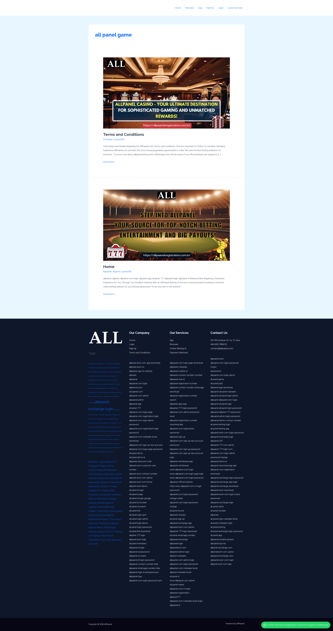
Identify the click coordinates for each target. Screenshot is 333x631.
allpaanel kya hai (102, 419)
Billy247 (110, 515)
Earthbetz (116, 494)
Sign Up (210, 8)
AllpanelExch (94, 486)
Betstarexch (103, 498)
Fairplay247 (93, 466)
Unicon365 (101, 515)
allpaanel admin (103, 368)
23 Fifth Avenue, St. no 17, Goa (225, 340)
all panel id (101, 435)
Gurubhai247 (105, 494)
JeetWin (118, 474)
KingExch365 (108, 490)
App (200, 8)
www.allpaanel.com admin (104, 452)
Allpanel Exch (103, 478)
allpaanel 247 (92, 364)
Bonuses (189, 8)
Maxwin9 (92, 519)
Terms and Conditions (123, 134)
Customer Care (235, 8)
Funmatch (116, 519)
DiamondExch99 (106, 474)
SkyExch (105, 486)
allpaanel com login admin (108, 376)
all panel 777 (115, 423)
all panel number (98, 447)
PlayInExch (93, 494)
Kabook (92, 527)
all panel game (93, 435)
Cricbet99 (93, 474)
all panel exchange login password (99, 431)
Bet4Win (102, 503)
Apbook (110, 503)
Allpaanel (107, 271)
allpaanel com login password (97, 384)
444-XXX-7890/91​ (218, 344)
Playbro (103, 466)
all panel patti (109, 447)
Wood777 (110, 531)
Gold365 (92, 490)
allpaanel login (113, 419)
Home (178, 8)
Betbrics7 (105, 482)
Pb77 (99, 490)
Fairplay (113, 498)
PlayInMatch (104, 511)
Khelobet (92, 503)
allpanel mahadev (107, 439)
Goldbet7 (92, 511)
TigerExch (93, 507)
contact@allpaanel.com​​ (221, 348)
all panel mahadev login (106, 443)
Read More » (109, 161)
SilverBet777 (116, 478)
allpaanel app (96, 372)
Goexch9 (92, 470)
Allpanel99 (102, 470)
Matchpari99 (116, 511)
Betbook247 (94, 482)
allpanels (117, 447)
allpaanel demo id (97, 396)
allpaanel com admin (108, 372)
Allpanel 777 (111, 461)
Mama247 (93, 523)
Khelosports (105, 523)
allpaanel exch (108, 396)
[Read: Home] (166, 225)
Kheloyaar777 (104, 519)
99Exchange (110, 527)
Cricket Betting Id (178, 348)
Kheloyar (96, 535)
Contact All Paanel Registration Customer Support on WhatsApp (297, 625)
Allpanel (116, 271)
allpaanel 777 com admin (106, 364)
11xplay (101, 461)
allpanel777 (106, 423)
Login (220, 8)
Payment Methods (179, 352)
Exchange (108, 139)
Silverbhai (92, 461)
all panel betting (100, 427)
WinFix (110, 466)
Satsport (100, 531)
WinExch (92, 498)
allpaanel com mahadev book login (99, 392)
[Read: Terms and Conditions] (166, 92)
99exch (99, 527)
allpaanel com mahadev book (108, 388)
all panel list (110, 435)
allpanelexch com (116, 431)
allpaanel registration (95, 423)
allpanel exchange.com (113, 427)
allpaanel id (108, 415)
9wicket (92, 515)
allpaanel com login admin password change (102, 380)
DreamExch (115, 482)
